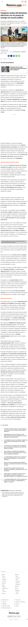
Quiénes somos (5, 599)
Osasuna (3, 593)
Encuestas (4, 591)
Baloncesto (18, 577)
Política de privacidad (6, 607)
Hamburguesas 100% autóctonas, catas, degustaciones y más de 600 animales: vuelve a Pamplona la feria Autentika (15, 436)
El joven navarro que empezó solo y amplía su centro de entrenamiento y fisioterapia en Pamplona (15, 458)
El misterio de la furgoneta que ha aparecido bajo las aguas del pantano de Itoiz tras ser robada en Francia (15, 447)
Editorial (3, 586)
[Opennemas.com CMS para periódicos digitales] (14, 617)
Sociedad (4, 581)
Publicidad (4, 603)
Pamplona (4, 583)
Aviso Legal (18, 599)
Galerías (17, 591)
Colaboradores (5, 588)
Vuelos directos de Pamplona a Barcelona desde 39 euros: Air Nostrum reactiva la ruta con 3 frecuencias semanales (15, 452)
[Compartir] (9, 55)
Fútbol (17, 576)
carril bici (10, 58)
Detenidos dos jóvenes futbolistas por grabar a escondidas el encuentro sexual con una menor (15, 469)
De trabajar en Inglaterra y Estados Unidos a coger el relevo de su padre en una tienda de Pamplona (15, 430)
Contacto (4, 601)
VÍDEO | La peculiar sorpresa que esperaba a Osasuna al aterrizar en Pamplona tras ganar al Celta (15, 464)
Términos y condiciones (15, 490)
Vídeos (17, 593)
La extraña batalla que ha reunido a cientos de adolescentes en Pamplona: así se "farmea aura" (15, 441)
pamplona (5, 58)
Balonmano (18, 581)
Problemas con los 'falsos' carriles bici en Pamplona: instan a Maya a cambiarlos (18, 68)
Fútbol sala (18, 582)
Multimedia (17, 590)
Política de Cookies (6, 605)
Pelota (17, 579)
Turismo (17, 603)
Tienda (17, 605)
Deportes (17, 574)
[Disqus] (14, 516)
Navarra (3, 574)
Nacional (17, 586)
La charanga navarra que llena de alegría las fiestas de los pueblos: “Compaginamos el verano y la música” (15, 481)
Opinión (3, 585)
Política (3, 576)
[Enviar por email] (19, 55)
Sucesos (3, 577)
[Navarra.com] (14, 5)
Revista (16, 588)
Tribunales (4, 579)
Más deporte (18, 584)
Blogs (3, 589)
